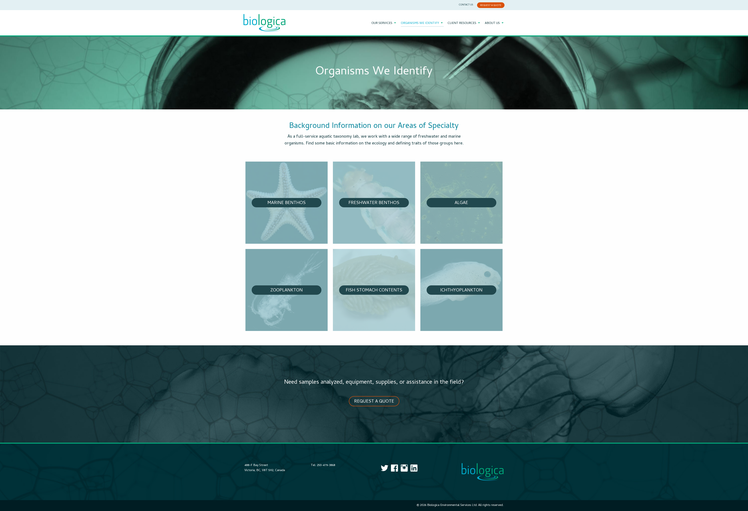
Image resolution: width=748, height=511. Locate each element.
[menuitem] (384, 23)
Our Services (381, 23)
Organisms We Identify (420, 23)
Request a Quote (490, 6)
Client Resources (462, 23)
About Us (492, 23)
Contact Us (466, 5)
